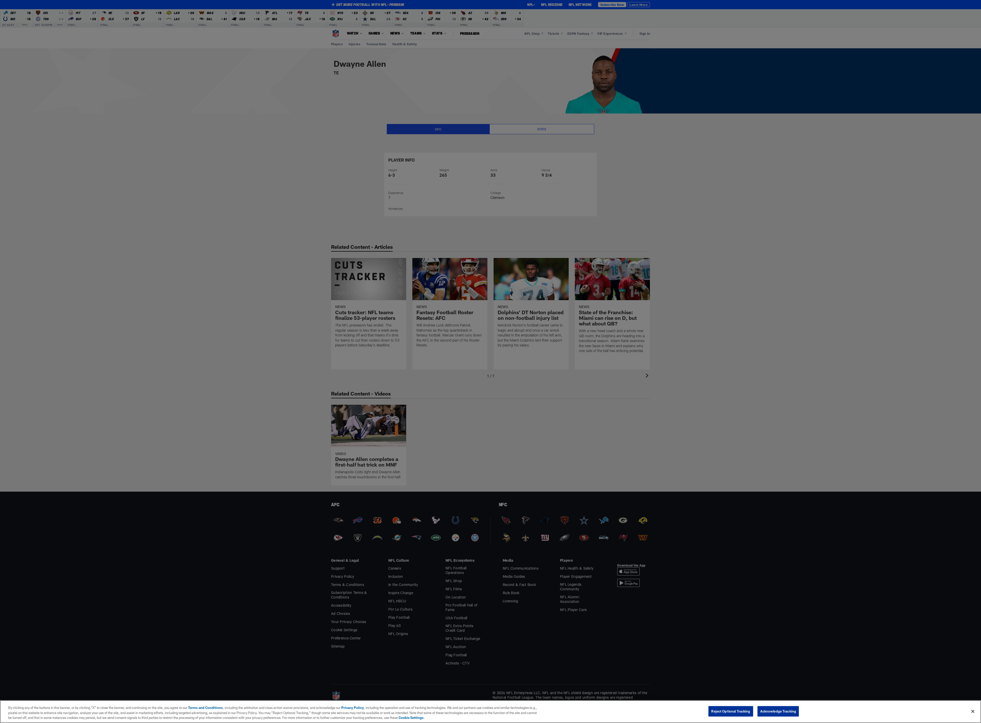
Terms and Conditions (205, 708)
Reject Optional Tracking (730, 711)
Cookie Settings (411, 718)
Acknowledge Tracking (778, 711)
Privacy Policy (352, 708)
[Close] (972, 711)
